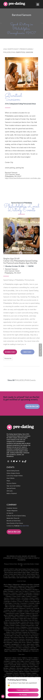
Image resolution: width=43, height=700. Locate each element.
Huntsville (12, 606)
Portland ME (36, 628)
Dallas (23, 596)
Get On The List (40, 350)
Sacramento (7, 634)
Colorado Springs (27, 594)
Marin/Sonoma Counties (12, 613)
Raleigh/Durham (33, 630)
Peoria (17, 627)
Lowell (32, 611)
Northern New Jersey (27, 622)
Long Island (11, 611)
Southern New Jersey (19, 642)
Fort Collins (32, 599)
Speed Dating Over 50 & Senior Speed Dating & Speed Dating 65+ (21, 570)
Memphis (11, 615)
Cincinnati (12, 594)
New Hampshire (15, 620)
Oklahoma (35, 670)
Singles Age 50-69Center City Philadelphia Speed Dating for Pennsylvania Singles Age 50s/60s (20, 260)
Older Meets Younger (33, 577)
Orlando (12, 625)
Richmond (18, 632)
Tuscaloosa (25, 647)
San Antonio (35, 634)
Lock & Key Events (28, 564)
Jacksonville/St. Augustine (11, 608)
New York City (33, 620)
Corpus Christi (16, 596)
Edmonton (6, 599)
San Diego (17, 635)
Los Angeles (19, 611)
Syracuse (11, 646)
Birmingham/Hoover (9, 589)
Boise (17, 589)
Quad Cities (16, 630)
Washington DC (25, 649)
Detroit (31, 598)
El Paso (13, 599)
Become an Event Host (13, 521)
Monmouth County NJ (23, 617)
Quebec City (24, 630)
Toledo (32, 646)
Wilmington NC (27, 651)
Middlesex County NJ (25, 615)
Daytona (6, 598)
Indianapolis (19, 606)
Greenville (31, 603)
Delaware (12, 598)
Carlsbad (32, 591)
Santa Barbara (8, 639)
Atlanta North (13, 586)
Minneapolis (8, 617)
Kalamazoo (22, 608)
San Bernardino (9, 635)
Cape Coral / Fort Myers (21, 591)
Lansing (7, 610)
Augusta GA (21, 586)
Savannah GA (29, 639)
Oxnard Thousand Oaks (27, 625)
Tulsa (19, 647)
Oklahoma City (24, 623)
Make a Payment (12, 493)
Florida (37, 661)
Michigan (6, 668)
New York (19, 670)
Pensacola (11, 627)
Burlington (11, 591)
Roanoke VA (25, 632)
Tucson (15, 647)
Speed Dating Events (13, 471)
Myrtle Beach (14, 618)
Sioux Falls (14, 640)
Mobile (14, 617)
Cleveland (18, 594)
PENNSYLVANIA (26, 49)
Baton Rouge (23, 587)
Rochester (33, 632)
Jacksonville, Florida (14, 664)
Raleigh (34, 673)
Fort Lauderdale (9, 663)
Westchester (12, 651)
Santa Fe (15, 639)
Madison (37, 611)
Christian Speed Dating (14, 574)
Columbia (35, 594)
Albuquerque (16, 584)
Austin (27, 586)
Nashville (34, 618)
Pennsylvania (34, 671)
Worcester (35, 651)
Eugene (18, 599)
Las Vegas (13, 610)
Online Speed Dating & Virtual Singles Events (26, 569)
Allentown (23, 584)
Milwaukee (35, 615)
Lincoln (26, 610)
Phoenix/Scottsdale (33, 627)
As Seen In (10, 513)
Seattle (36, 639)
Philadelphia (23, 627)
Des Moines (25, 598)
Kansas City (30, 608)
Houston (30, 605)
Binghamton (31, 587)
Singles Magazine (12, 510)
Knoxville (37, 608)
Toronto (9, 647)
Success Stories (11, 483)
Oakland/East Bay (14, 623)
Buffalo (5, 591)
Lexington (20, 610)
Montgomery (33, 617)
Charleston (14, 593)
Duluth (36, 598)
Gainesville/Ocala (34, 601)
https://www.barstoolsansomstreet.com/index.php (22, 178)
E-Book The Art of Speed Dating (16, 516)
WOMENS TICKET (10, 352)
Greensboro (24, 603)
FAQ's (8, 481)
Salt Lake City (27, 634)
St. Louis (23, 644)
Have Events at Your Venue (15, 523)
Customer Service (12, 508)
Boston (22, 589)
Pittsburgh (6, 628)
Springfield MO (15, 644)
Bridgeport (28, 589)
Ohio (30, 670)
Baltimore (15, 587)
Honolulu (24, 605)
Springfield (35, 642)
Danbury (28, 596)
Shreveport (7, 640)
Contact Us (10, 526)
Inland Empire (27, 606)
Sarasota (21, 639)
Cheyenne (36, 593)
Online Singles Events (13, 473)
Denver (18, 598)
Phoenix (16, 673)
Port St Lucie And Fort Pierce (18, 628)
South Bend (21, 640)
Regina (8, 632)
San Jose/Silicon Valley (32, 637)
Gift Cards (10, 491)
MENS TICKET (27, 352)
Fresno (20, 601)
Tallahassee (18, 646)
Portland (29, 628)
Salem (20, 634)
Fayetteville (25, 599)
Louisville (26, 611)
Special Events (11, 488)
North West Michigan (14, 622)
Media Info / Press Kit (13, 518)
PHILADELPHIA (9, 52)
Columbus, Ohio (14, 661)
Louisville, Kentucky (15, 666)
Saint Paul (14, 634)
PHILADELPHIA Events (25, 380)
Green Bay (16, 603)
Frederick (13, 601)
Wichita (20, 651)
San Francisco (25, 635)
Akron (5, 584)
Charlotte (21, 593)
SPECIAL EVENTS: (9, 569)
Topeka (38, 646)
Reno (12, 632)
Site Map (20, 564)
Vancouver (7, 649)
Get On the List (32, 406)
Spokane (29, 642)
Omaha (32, 623)
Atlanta (6, 586)
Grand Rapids (8, 603)
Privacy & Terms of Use (10, 564)
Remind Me (8, 358)
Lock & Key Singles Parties (15, 475)
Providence (9, 630)
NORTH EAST (13, 49)
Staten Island (30, 644)
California (7, 659)
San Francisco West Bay (17, 637)
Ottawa (18, 625)
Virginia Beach (15, 649)
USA (5, 49)
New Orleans (24, 620)
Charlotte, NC (21, 659)
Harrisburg (12, 605)
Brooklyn (35, 589)
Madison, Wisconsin (27, 666)
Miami (16, 615)
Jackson (34, 606)
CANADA (13, 659)
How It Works (10, 478)
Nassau (7, 620)
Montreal (7, 618)
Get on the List (14, 532)
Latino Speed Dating (21, 577)
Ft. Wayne (26, 601)
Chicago (6, 594)
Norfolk (6, 622)
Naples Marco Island (25, 618)
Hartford (18, 605)
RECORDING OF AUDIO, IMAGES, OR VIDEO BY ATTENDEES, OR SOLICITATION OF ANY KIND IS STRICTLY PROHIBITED (21, 558)
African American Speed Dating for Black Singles (17, 572)
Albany (10, 584)
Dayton (34, 596)
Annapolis (36, 584)
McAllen (23, 613)
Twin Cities (33, 647)
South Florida (29, 640)
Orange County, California (16, 671)
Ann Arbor (30, 584)
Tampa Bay (26, 646)
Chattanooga (28, 593)
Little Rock (32, 610)
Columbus (8, 596)
